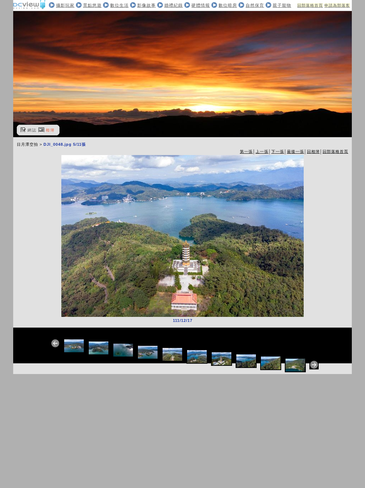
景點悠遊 (92, 5)
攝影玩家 (65, 5)
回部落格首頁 (310, 5)
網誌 (32, 130)
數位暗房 (228, 5)
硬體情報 (200, 5)
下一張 (277, 151)
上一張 (262, 151)
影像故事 (146, 5)
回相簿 (313, 151)
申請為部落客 (337, 5)
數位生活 (119, 5)
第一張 (246, 151)
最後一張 (295, 151)
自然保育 (255, 5)
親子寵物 (282, 5)
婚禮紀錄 (173, 5)
